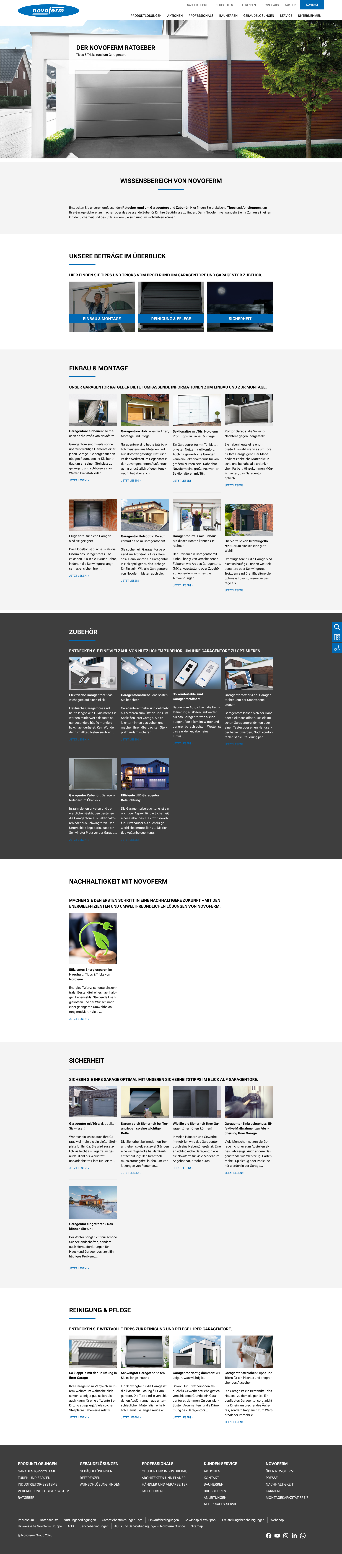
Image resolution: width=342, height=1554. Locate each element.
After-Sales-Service (221, 1504)
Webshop (277, 1520)
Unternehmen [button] (309, 15)
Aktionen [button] (175, 15)
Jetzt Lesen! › (79, 575)
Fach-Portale (153, 1491)
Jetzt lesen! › (79, 480)
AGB (71, 1526)
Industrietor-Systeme (37, 1484)
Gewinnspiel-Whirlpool (200, 1520)
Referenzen (247, 5)
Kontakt (312, 4)
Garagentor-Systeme (37, 1471)
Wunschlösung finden (100, 1484)
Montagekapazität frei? (287, 1498)
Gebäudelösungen (258, 15)
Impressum (26, 1520)
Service (286, 15)
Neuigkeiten (224, 5)
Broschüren (215, 1491)
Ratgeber (26, 1498)
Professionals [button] (201, 15)
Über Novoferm (280, 1471)
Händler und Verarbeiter (165, 1484)
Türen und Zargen (34, 1478)
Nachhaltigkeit (198, 5)
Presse (272, 1478)
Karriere (290, 5)
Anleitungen (215, 1498)
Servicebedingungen (94, 1526)
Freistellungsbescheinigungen (243, 1520)
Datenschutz (49, 1520)
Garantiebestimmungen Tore (122, 1520)
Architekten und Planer (164, 1478)
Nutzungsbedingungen (80, 1520)
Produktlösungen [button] (146, 15)
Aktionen (212, 1471)
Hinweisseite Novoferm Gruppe (40, 1526)
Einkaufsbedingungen (163, 1520)
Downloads (270, 5)
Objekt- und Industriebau (165, 1471)
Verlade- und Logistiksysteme (44, 1491)
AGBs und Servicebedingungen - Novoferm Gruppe (149, 1526)
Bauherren (228, 15)
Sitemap (197, 1526)
